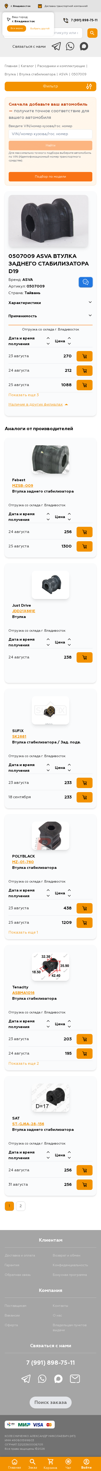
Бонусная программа (70, 1275)
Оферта (11, 1325)
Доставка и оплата (20, 1255)
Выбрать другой (40, 28)
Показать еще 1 (23, 933)
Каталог (27, 66)
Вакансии (12, 1315)
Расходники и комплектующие (61, 66)
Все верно (17, 28)
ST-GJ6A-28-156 (28, 1124)
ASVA (63, 74)
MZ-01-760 (23, 862)
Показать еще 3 (23, 395)
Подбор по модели (50, 176)
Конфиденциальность (70, 1265)
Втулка (10, 74)
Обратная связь (18, 1275)
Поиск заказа (50, 1402)
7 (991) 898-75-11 (84, 20)
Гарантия (12, 1265)
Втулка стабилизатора (37, 74)
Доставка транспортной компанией (66, 6)
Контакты (60, 1306)
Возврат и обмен (66, 1255)
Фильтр (50, 86)
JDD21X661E (23, 611)
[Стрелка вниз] (48, 344)
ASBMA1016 (23, 993)
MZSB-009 (22, 486)
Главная (11, 66)
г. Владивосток (21, 6)
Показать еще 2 (23, 1064)
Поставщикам (15, 1306)
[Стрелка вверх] (48, 338)
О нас (57, 1315)
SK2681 (19, 737)
